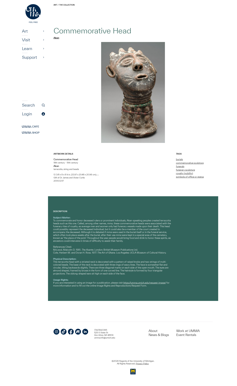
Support (29, 57)
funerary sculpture (185, 170)
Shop (31, 132)
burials (179, 159)
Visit (26, 39)
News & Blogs (159, 335)
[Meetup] (78, 332)
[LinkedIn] (85, 332)
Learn (27, 48)
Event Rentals (186, 335)
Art (25, 31)
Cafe (30, 126)
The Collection (67, 5)
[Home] (33, 14)
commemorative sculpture (190, 163)
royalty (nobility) (184, 173)
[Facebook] (71, 332)
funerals (180, 166)
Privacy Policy (142, 363)
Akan (56, 37)
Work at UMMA (188, 331)
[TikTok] (64, 332)
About (153, 331)
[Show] (43, 31)
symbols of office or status (190, 176)
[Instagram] (56, 332)
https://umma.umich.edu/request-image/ (144, 282)
